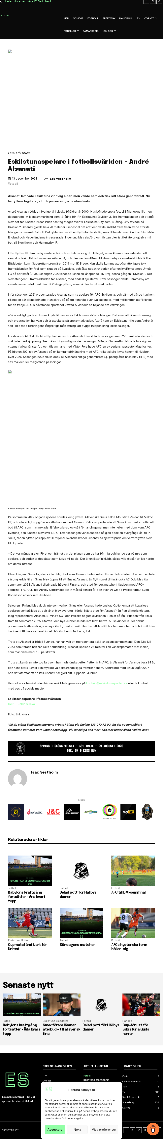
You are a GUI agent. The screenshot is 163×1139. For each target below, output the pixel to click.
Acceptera (55, 1129)
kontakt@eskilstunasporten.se (106, 683)
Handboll (127, 1021)
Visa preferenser (104, 1129)
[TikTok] (139, 1130)
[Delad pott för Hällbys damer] (81, 871)
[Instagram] (132, 1130)
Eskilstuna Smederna (56, 1021)
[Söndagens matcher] (81, 923)
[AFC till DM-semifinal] (133, 871)
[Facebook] (126, 1130)
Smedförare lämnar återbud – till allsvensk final (61, 1030)
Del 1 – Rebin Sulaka (21, 704)
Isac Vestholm (60, 179)
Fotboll (13, 183)
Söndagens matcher (77, 945)
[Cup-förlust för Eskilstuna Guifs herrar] (141, 1004)
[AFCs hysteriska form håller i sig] (133, 923)
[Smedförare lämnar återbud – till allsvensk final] (62, 1004)
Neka (77, 1129)
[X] (145, 1130)
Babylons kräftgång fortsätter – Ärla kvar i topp (26, 897)
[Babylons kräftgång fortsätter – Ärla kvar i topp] (30, 871)
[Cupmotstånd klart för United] (30, 923)
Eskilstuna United (18, 940)
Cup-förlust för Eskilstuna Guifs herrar (135, 1030)
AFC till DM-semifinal (128, 892)
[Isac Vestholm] (17, 778)
